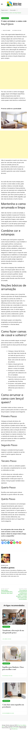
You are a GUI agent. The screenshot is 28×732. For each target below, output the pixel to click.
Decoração (5, 18)
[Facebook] (2, 542)
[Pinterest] (11, 542)
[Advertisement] (14, 75)
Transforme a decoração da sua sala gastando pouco (13, 631)
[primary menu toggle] (2, 4)
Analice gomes (6, 30)
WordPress (14, 729)
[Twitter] (5, 542)
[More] (20, 542)
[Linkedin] (8, 542)
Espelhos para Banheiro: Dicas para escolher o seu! (13, 668)
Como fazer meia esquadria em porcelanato (13, 705)
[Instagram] (17, 542)
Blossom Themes (15, 727)
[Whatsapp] (14, 542)
